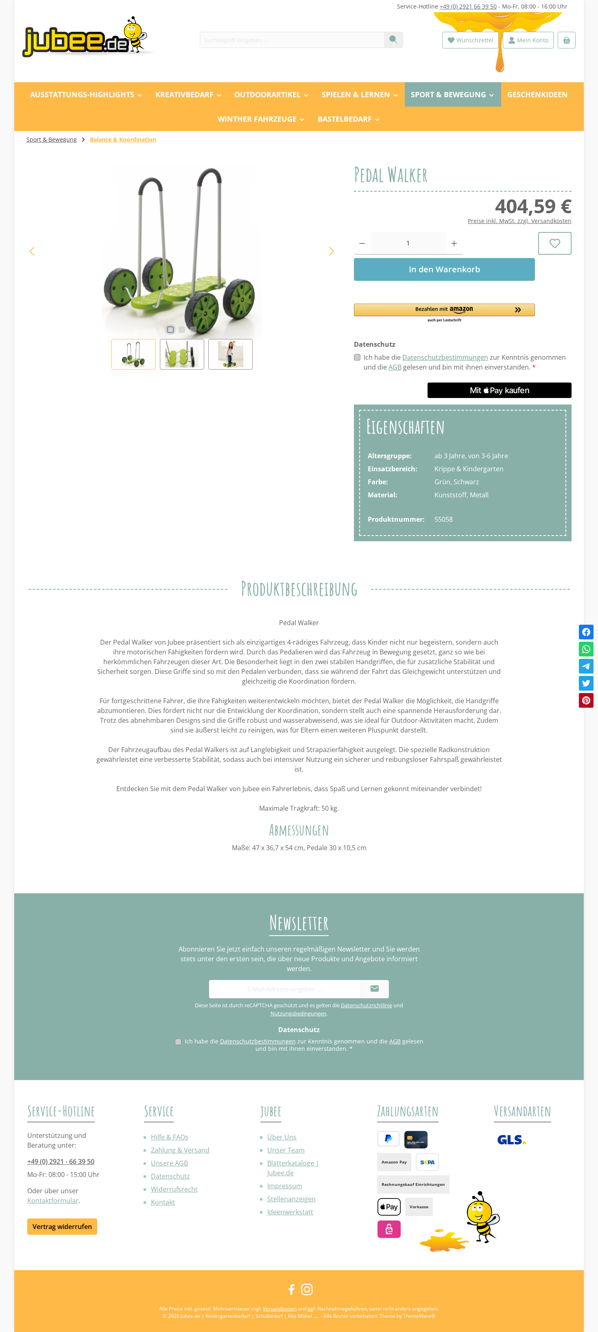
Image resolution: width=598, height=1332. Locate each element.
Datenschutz (170, 1176)
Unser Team (286, 1150)
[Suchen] (393, 40)
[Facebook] (586, 632)
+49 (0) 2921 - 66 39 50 (60, 1161)
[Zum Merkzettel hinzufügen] (555, 243)
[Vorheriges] (32, 251)
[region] (182, 267)
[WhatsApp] (586, 649)
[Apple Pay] (389, 1207)
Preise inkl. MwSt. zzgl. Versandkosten (520, 221)
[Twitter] (586, 683)
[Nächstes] (331, 251)
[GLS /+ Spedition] (511, 1140)
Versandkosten (280, 1308)
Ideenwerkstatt (290, 1211)
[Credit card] (416, 1140)
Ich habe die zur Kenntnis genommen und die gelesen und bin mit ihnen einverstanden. (465, 362)
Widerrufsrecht (174, 1189)
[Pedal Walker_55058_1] (182, 251)
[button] (444, 313)
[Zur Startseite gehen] (93, 40)
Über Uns (282, 1137)
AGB (395, 367)
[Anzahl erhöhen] (454, 243)
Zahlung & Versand (180, 1150)
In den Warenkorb (444, 269)
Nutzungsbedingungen (298, 1013)
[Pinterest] (586, 700)
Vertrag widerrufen (62, 1226)
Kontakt (163, 1202)
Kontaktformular (53, 1200)
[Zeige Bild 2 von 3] (182, 329)
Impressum (284, 1185)
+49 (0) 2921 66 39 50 (468, 6)
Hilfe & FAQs (169, 1137)
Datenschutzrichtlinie (366, 1005)
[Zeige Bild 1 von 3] (170, 329)
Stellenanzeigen (291, 1198)
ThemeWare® (419, 1315)
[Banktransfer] (427, 1162)
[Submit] (374, 989)
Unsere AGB (169, 1163)
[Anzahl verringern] (362, 243)
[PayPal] (388, 1139)
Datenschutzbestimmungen (445, 357)
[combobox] (292, 40)
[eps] (389, 1229)
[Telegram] (586, 666)
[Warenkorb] (567, 40)
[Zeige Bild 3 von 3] (193, 329)
